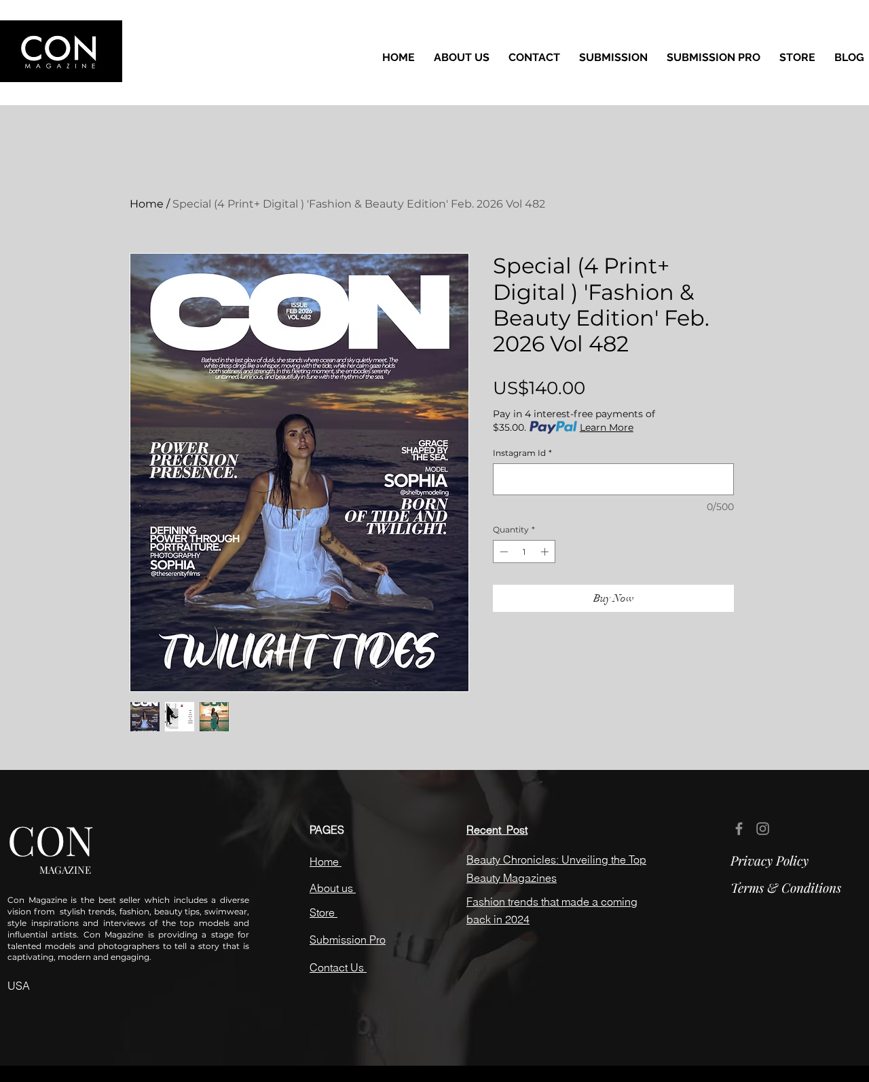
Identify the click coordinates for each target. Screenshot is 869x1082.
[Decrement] (502, 551)
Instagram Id (522, 453)
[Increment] (545, 551)
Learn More (606, 427)
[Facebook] (739, 828)
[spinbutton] (524, 551)
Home (147, 203)
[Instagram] (762, 828)
